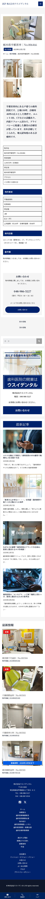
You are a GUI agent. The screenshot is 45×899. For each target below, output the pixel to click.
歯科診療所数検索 (22, 830)
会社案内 (22, 854)
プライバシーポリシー (22, 872)
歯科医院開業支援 (22, 818)
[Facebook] (20, 802)
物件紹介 (22, 821)
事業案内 (22, 812)
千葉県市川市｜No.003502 (14, 732)
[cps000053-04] (12, 88)
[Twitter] (25, 802)
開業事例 (22, 844)
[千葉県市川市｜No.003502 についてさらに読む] (22, 716)
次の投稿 (22, 327)
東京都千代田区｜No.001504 (15, 658)
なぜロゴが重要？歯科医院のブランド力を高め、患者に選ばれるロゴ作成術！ (22, 548)
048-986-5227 (25, 793)
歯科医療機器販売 (22, 815)
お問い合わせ (22, 310)
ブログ (22, 869)
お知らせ (22, 860)
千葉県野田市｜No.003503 (14, 695)
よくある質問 (22, 866)
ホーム (22, 809)
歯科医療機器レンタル (22, 824)
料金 (22, 847)
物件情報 (8, 49)
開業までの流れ (22, 841)
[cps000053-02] (12, 68)
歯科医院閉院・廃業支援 (23, 827)
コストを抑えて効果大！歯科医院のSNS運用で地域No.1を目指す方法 (22, 456)
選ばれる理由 (22, 838)
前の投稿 (22, 321)
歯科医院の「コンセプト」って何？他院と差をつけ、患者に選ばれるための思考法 (22, 595)
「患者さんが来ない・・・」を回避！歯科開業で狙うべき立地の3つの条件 (22, 501)
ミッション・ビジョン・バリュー (22, 857)
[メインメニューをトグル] (40, 4)
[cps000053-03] (32, 68)
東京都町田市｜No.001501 (13, 770)
